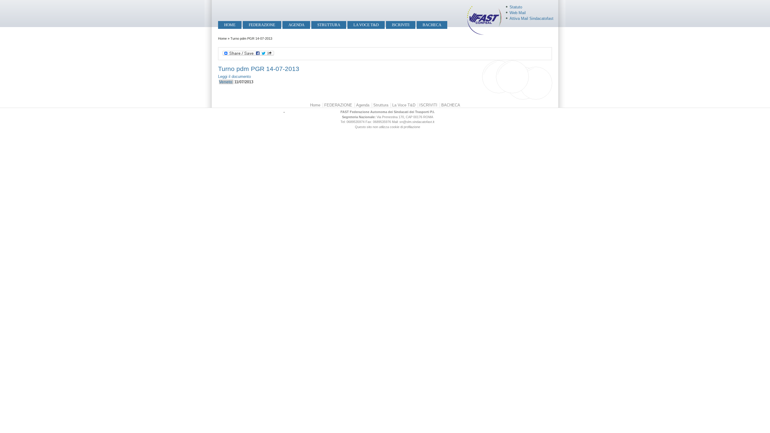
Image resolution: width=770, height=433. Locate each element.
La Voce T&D (366, 25)
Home (230, 25)
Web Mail (518, 13)
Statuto (516, 7)
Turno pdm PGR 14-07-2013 (258, 68)
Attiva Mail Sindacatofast (531, 18)
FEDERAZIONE (262, 25)
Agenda (296, 25)
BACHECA (432, 25)
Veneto (225, 81)
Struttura (328, 25)
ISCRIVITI (400, 25)
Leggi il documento (234, 76)
